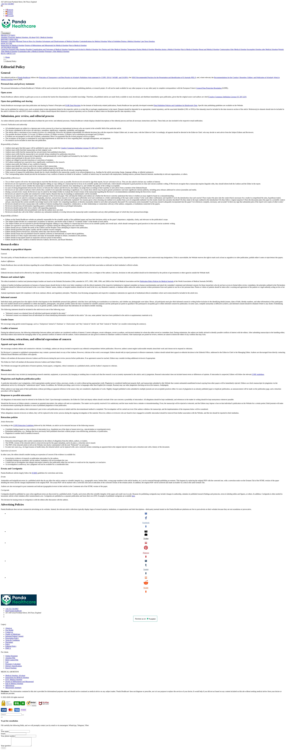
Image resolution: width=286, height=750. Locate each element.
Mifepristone (9, 686)
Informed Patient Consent (14, 636)
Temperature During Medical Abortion (140, 49)
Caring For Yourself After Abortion (13, 49)
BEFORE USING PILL (9, 39)
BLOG (3, 53)
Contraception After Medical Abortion (233, 49)
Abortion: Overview (8, 37)
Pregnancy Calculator (13, 664)
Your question (6, 746)
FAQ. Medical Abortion (44, 37)
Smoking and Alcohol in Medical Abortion (83, 49)
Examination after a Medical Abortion (31, 51)
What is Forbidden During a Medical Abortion (124, 41)
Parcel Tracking (10, 668)
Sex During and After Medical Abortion (113, 49)
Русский (10, 16)
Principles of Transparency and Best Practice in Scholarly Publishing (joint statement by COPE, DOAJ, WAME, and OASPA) (83, 77)
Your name (5, 731)
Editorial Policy (10, 646)
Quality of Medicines (12, 634)
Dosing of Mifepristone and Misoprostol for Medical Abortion (46, 45)
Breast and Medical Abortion (209, 49)
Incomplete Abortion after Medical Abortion (262, 49)
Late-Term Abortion (148, 41)
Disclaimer (9, 642)
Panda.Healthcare (24, 77)
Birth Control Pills (11, 660)
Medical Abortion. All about (25, 37)
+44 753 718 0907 (7, 4)
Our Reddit (9, 630)
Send (3, 748)
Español (10, 14)
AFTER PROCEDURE (9, 47)
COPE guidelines (258, 374)
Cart (6, 662)
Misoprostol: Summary (13, 688)
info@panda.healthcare (13, 611)
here (133, 496)
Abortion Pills (10, 658)
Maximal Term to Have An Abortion (29, 41)
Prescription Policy (12, 638)
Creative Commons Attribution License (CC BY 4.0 (79, 148)
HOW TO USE (6, 43)
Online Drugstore (11, 656)
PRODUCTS (6, 35)
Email (3, 734)
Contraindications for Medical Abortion (93, 41)
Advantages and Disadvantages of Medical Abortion (60, 41)
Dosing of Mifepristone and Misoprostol (19, 682)
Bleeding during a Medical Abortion (167, 49)
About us (8, 628)
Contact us (9, 632)
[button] (2, 6)
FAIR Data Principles (73, 105)
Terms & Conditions (12, 640)
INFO (13, 35)
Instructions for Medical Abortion (12, 45)
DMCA (8, 648)
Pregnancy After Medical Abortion (57, 51)
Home (7, 57)
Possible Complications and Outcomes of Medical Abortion (47, 49)
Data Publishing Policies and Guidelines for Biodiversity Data (175, 105)
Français (10, 10)
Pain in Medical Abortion (78, 45)
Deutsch (10, 12)
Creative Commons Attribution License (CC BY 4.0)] (227, 97)
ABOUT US (10, 53)
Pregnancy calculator (8, 41)
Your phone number (8, 736)
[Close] (2, 729)
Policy (7, 644)
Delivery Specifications (13, 666)
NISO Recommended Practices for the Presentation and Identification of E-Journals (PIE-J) (164, 77)
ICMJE (34, 473)
